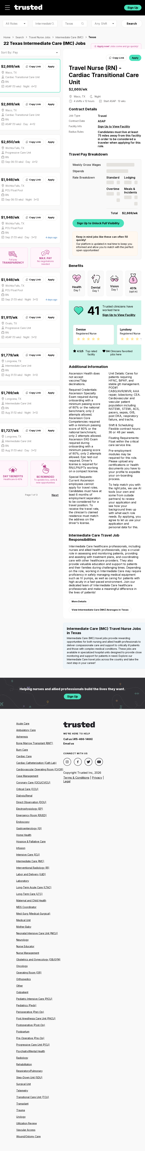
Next (55, 495)
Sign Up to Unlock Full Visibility (98, 223)
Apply (51, 66)
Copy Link (35, 66)
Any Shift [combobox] (101, 23)
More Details (79, 601)
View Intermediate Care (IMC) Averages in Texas (100, 609)
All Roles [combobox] (12, 23)
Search (132, 23)
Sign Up (132, 7)
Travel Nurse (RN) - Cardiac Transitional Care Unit (104, 75)
